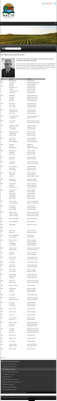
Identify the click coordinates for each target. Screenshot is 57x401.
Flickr (52, 3)
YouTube (48, 3)
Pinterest (50, 3)
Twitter (45, 3)
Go (3, 48)
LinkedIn (55, 3)
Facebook (43, 3)
